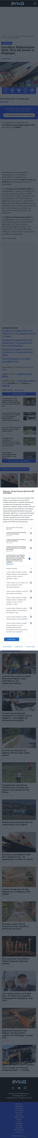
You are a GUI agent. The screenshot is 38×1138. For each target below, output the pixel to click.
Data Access (19, 646)
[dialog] (19, 569)
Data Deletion (7, 646)
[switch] (30, 533)
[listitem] (19, 528)
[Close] (34, 491)
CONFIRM (11, 639)
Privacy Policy (30, 646)
